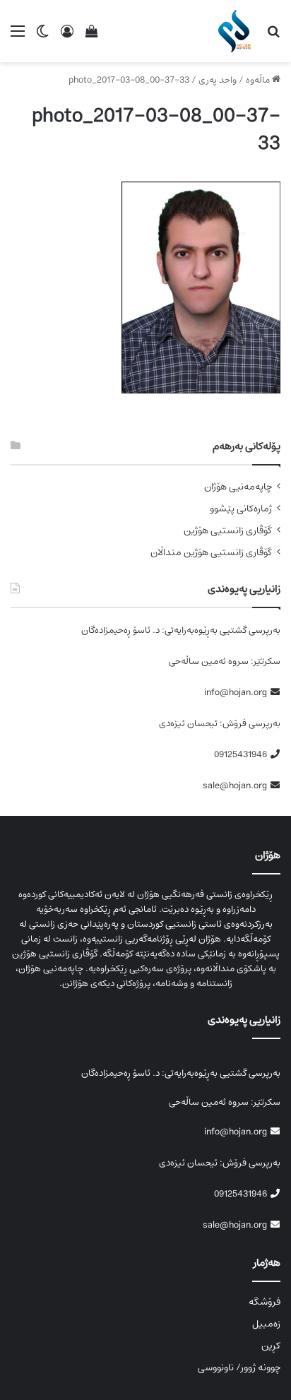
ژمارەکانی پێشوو (241, 509)
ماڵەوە (259, 80)
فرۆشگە (264, 1301)
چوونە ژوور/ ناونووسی (239, 1367)
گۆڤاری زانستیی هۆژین (228, 530)
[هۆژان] (237, 31)
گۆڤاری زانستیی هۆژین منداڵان (211, 552)
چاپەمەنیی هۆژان (238, 487)
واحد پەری (217, 80)
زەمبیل (266, 1323)
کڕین (270, 1345)
